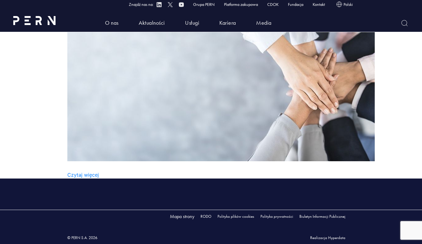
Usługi (192, 22)
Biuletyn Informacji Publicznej (322, 216)
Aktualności (152, 22)
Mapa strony (182, 216)
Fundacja (295, 4)
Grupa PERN (204, 4)
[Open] (404, 23)
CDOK (273, 4)
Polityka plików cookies (235, 216)
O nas (112, 22)
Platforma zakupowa (241, 4)
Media (264, 22)
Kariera (227, 22)
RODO (205, 216)
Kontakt (319, 4)
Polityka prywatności (276, 216)
